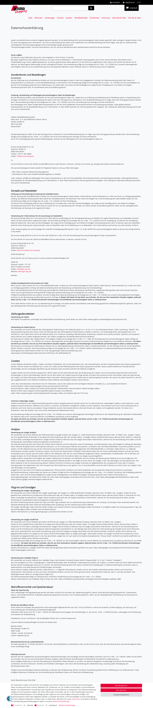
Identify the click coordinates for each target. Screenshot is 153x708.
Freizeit (60, 17)
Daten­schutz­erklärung (61, 701)
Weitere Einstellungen (67, 705)
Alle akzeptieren (121, 686)
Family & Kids (134, 17)
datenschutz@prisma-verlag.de (28, 250)
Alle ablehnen (121, 690)
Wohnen (38, 17)
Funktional (53, 705)
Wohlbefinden (81, 17)
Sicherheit (94, 17)
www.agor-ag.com (24, 271)
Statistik (30, 705)
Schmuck (105, 17)
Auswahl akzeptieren (121, 695)
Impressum (76, 699)
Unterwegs (50, 17)
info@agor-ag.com (23, 269)
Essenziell (18, 705)
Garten (69, 17)
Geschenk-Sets (119, 17)
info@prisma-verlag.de (25, 156)
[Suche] (91, 8)
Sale (30, 17)
